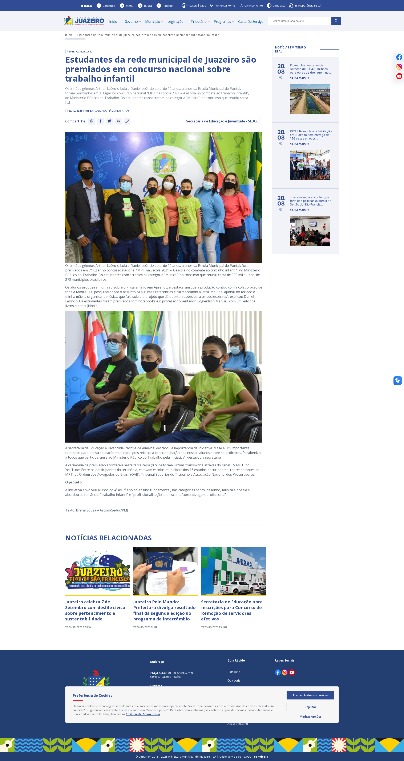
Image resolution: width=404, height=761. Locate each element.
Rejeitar (310, 707)
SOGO (256, 756)
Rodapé (165, 6)
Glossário (233, 672)
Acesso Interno (237, 724)
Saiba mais (298, 78)
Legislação (175, 21)
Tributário (198, 21)
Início (113, 21)
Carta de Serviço (250, 21)
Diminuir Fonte (254, 5)
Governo (131, 21)
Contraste (279, 5)
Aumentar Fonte (225, 5)
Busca (146, 6)
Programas (222, 21)
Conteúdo (106, 6)
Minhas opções (311, 716)
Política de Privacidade (143, 714)
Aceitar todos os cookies (310, 695)
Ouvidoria (234, 680)
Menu (127, 6)
